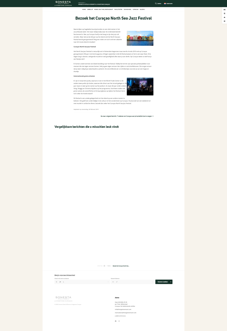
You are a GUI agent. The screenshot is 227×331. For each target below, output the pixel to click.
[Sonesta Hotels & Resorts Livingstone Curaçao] (63, 3)
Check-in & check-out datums (62, 278)
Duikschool (127, 9)
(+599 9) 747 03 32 (120, 316)
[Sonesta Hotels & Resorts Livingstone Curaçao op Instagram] (119, 321)
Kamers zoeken (163, 282)
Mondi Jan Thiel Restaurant (103, 9)
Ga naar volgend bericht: (126, 116)
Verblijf (90, 9)
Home (84, 9)
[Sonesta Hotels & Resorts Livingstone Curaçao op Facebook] (115, 321)
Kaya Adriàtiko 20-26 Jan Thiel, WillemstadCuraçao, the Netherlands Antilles (125, 304)
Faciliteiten (118, 9)
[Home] (104, 266)
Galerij (142, 9)
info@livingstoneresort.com (123, 309)
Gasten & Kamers (115, 278)
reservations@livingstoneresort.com (125, 313)
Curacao (135, 9)
